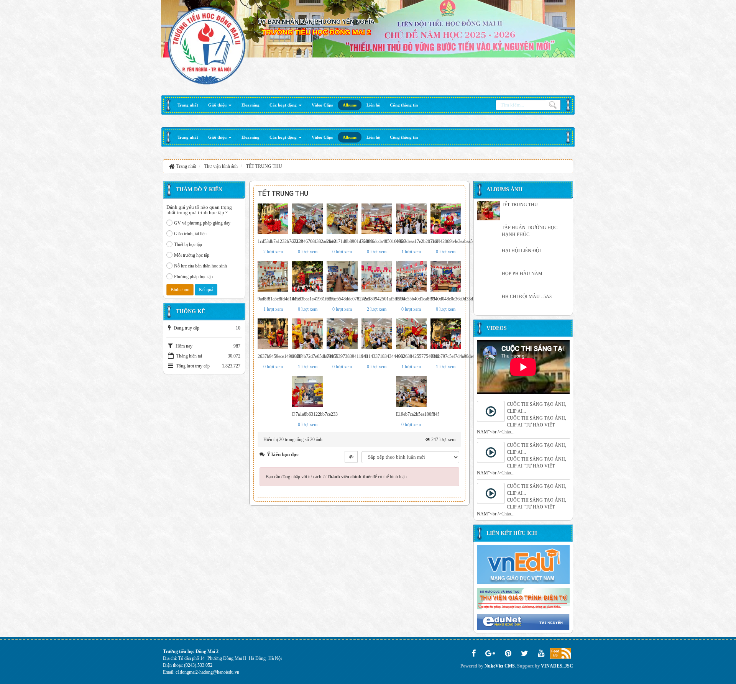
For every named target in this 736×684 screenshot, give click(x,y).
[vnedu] (523, 564)
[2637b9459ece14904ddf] (273, 333)
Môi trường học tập (191, 255)
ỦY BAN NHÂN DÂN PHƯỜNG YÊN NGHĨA (316, 21)
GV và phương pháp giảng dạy (202, 223)
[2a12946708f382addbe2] (307, 218)
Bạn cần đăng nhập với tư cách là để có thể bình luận (336, 476)
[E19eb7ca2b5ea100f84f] (411, 391)
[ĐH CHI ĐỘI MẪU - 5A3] (488, 302)
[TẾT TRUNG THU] (488, 210)
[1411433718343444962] (376, 333)
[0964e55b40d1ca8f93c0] (411, 276)
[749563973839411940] (342, 333)
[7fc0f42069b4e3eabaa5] (445, 218)
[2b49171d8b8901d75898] (342, 218)
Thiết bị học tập (188, 244)
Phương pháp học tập (193, 276)
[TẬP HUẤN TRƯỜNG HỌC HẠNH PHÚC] (488, 233)
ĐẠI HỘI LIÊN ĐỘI (521, 250)
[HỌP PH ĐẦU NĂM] (488, 279)
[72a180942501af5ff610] (376, 276)
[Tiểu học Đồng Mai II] (206, 45)
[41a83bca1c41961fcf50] (307, 276)
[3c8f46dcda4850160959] (376, 218)
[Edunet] (523, 621)
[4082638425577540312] (411, 333)
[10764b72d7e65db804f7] (307, 333)
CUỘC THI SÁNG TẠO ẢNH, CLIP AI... (536, 408)
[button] (220, 105)
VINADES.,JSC (557, 666)
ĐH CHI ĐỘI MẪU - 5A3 (527, 296)
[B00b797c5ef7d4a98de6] (445, 333)
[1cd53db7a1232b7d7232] (273, 218)
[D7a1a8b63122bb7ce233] (307, 391)
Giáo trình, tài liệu (190, 233)
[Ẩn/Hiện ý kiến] (351, 457)
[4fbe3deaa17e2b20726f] (411, 218)
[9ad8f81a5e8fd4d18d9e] (273, 276)
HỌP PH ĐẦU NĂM (522, 273)
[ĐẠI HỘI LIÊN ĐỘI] (488, 256)
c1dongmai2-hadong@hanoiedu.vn (207, 672)
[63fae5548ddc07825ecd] (342, 276)
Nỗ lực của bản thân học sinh (200, 266)
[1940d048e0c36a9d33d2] (445, 276)
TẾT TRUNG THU (520, 204)
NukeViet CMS (500, 666)
